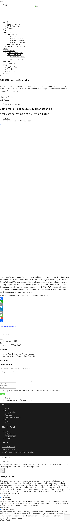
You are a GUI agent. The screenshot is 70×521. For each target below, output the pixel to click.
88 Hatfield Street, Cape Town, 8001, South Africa (18, 452)
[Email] (35, 312)
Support (6, 5)
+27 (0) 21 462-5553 (8, 447)
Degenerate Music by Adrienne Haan (17, 121)
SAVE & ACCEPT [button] (6, 520)
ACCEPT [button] (39, 467)
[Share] (35, 320)
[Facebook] (35, 298)
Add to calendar (8, 326)
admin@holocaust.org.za (10, 449)
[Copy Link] (35, 304)
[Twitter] (35, 307)
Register (8, 433)
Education (8, 416)
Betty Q (6, 119)
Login (7, 431)
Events (7, 414)
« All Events (4, 100)
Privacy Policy (6, 461)
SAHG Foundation (11, 412)
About (7, 410)
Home (7, 408)
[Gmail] (35, 318)
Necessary (6, 497)
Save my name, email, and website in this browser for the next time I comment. (31, 391)
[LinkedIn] (35, 309)
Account (8, 438)
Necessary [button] (4, 495)
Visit (6, 419)
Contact (7, 423)
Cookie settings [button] (28, 467)
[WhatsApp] (35, 301)
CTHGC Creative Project (13, 417)
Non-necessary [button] (5, 508)
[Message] (35, 315)
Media (7, 421)
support (3, 91)
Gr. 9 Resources (10, 435)
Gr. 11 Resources (10, 437)
